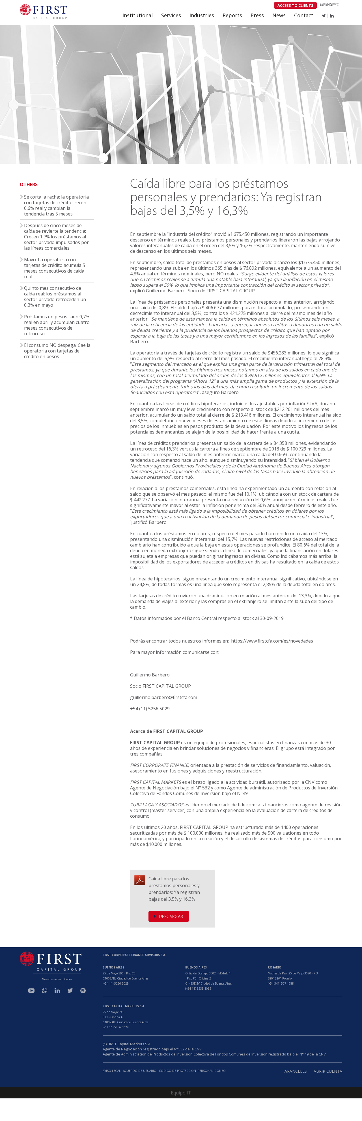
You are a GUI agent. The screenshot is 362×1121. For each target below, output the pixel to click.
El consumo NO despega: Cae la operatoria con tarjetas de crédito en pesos (57, 351)
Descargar (171, 917)
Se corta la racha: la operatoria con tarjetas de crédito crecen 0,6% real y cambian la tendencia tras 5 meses (56, 205)
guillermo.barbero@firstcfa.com (163, 697)
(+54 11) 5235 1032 (198, 989)
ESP (322, 4)
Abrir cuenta (328, 1071)
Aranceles (296, 1071)
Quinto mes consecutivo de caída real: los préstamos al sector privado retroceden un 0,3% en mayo (55, 296)
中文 (336, 4)
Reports (232, 15)
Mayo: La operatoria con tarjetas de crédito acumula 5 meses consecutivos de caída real (54, 268)
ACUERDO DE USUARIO (139, 1071)
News (279, 15)
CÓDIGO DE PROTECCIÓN (178, 1071)
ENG (329, 4)
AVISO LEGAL (111, 1071)
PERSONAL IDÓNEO (212, 1071)
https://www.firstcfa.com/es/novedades (272, 641)
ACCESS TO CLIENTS (295, 5)
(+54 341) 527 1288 (281, 983)
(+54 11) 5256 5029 (116, 983)
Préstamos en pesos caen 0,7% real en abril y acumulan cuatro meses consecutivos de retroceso (57, 325)
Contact (303, 15)
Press (257, 15)
